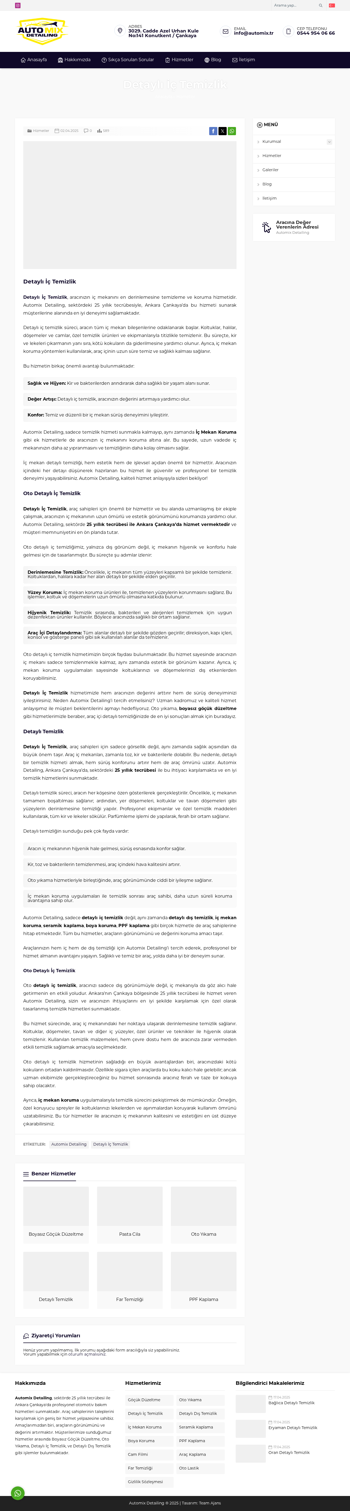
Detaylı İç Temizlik (45, 297)
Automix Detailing (69, 1145)
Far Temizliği (129, 1300)
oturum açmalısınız (87, 1355)
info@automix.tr (253, 33)
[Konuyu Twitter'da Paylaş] (222, 131)
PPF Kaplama (203, 1300)
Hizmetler (185, 97)
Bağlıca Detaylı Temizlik (291, 1403)
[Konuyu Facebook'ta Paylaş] (213, 131)
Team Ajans (210, 1503)
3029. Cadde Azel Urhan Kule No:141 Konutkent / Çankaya (164, 33)
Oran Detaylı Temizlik (289, 1453)
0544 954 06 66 (316, 33)
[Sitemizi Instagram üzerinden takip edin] (18, 5)
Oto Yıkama (203, 1234)
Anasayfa (163, 97)
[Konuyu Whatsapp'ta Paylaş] (232, 131)
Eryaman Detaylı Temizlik (293, 1428)
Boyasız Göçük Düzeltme (56, 1234)
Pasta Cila (129, 1234)
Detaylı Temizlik (56, 1300)
